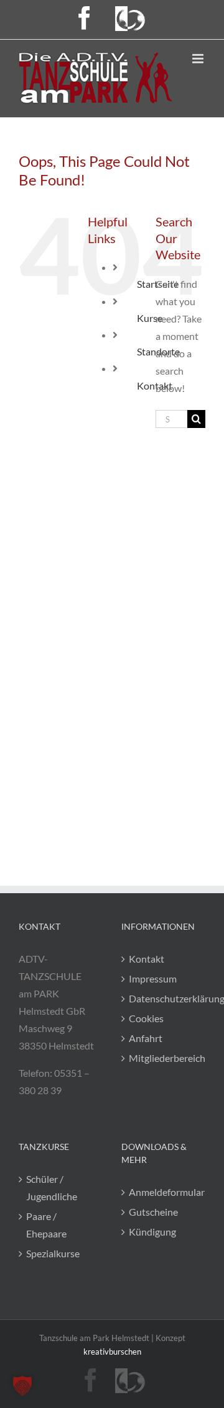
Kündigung (152, 1231)
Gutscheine (153, 1212)
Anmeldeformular (164, 1192)
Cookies (146, 1018)
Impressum (153, 978)
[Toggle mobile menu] (198, 58)
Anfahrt (145, 1038)
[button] (22, 1385)
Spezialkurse (53, 1253)
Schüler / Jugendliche (51, 1187)
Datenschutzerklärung (164, 998)
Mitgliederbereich (164, 1058)
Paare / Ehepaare (46, 1224)
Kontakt (146, 959)
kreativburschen (112, 1352)
